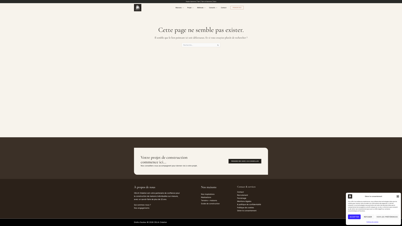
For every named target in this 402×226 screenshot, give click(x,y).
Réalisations (206, 197)
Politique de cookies (372, 222)
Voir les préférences (387, 217)
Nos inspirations (208, 194)
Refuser (368, 217)
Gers (214, 1)
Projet (189, 7)
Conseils (212, 7)
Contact (223, 7)
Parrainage (241, 198)
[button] (398, 196)
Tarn (198, 1)
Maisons (179, 7)
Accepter (354, 217)
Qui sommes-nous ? (142, 205)
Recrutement (242, 195)
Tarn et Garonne (206, 1)
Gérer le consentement (246, 211)
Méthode (200, 7)
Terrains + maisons (209, 200)
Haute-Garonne (191, 1)
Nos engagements (141, 208)
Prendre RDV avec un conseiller (245, 161)
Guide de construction (210, 204)
